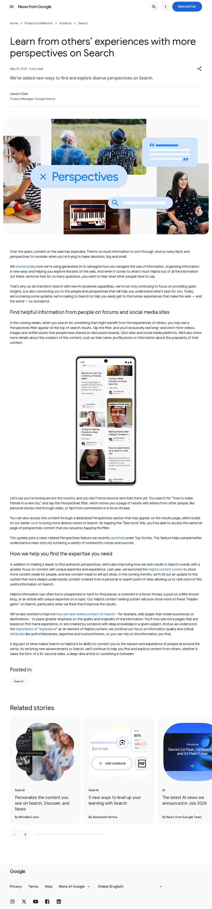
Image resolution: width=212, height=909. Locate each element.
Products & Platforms (39, 23)
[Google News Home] (34, 7)
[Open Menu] (12, 7)
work (34, 523)
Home (14, 23)
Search (83, 23)
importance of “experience (36, 629)
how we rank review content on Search (85, 614)
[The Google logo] (17, 871)
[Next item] (25, 834)
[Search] (154, 7)
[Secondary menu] (166, 7)
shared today (26, 267)
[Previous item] (15, 834)
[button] (187, 7)
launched (117, 538)
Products (65, 23)
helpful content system (165, 569)
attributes (17, 634)
